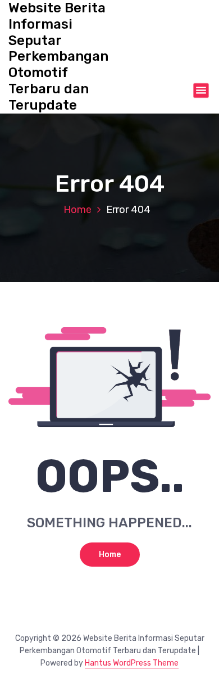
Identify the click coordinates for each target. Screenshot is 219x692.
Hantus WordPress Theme (132, 663)
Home (77, 209)
